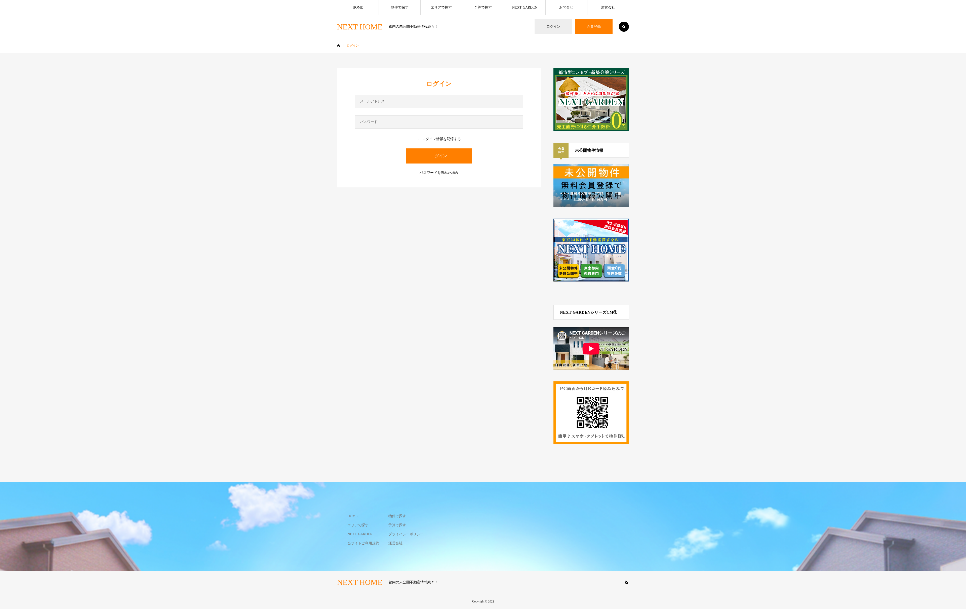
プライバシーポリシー (406, 534)
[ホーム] (338, 46)
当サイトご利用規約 (363, 543)
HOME (358, 7)
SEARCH (624, 27)
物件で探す (400, 7)
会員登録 (594, 26)
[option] (591, 185)
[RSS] (626, 582)
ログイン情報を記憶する (441, 139)
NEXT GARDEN (524, 7)
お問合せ (566, 7)
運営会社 (608, 7)
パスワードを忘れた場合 (439, 173)
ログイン (553, 26)
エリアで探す (441, 7)
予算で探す (483, 7)
